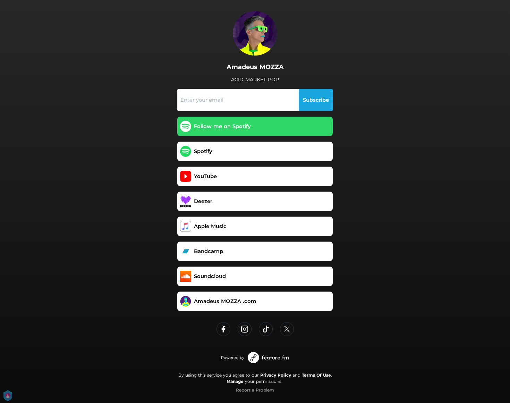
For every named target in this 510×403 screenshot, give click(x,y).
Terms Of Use (316, 375)
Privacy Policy (275, 375)
